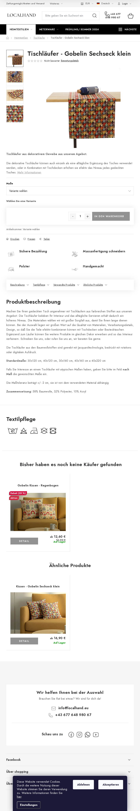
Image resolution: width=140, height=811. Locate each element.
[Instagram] (79, 734)
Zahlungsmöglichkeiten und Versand (25, 3)
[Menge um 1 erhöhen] (88, 216)
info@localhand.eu (73, 708)
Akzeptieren (111, 785)
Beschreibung (17, 285)
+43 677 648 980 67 (113, 15)
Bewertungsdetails (70, 60)
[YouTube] (96, 734)
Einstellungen (28, 805)
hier (19, 797)
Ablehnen (83, 785)
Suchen (94, 15)
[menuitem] (21, 29)
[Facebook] (71, 734)
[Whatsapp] (87, 734)
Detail (24, 541)
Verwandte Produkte (64, 285)
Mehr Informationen (29, 172)
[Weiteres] (127, 29)
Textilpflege (39, 285)
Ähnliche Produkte (93, 285)
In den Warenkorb (109, 216)
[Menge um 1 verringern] (73, 216)
